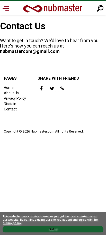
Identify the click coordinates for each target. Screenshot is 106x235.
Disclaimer (12, 104)
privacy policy (12, 223)
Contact (10, 109)
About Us (11, 93)
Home (9, 88)
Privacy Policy (15, 98)
